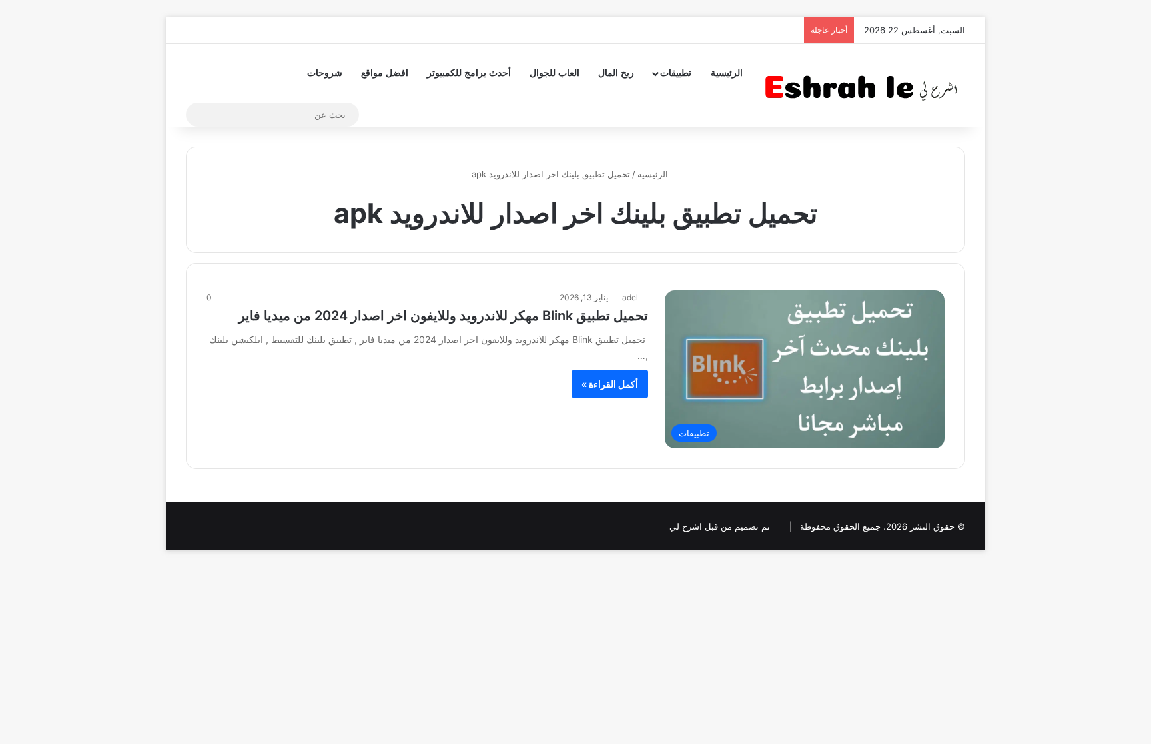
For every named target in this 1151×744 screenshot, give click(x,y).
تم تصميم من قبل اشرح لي (719, 526)
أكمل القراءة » (609, 384)
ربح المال (616, 73)
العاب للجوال (554, 73)
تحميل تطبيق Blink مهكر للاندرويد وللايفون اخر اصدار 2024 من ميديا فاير (443, 316)
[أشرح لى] (865, 85)
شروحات (324, 73)
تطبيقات (675, 73)
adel (630, 297)
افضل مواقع (384, 73)
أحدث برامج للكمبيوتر (469, 73)
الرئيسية (727, 73)
